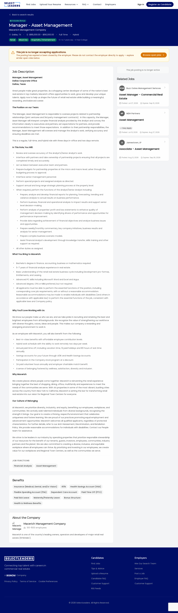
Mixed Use (23, 40)
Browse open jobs (152, 55)
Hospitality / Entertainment (43, 40)
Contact (97, 4)
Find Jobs (31, 4)
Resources (70, 4)
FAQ (84, 4)
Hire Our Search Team (145, 563)
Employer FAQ (141, 578)
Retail (12, 40)
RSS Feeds (96, 588)
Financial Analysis (23, 465)
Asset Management (46, 465)
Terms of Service (28, 581)
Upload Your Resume (50, 4)
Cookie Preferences (48, 581)
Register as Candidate (160, 4)
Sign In (141, 4)
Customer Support (100, 583)
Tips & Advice (97, 568)
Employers (110, 4)
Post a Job (140, 573)
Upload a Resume (99, 573)
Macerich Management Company (45, 523)
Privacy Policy (11, 581)
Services (139, 568)
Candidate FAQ (98, 578)
